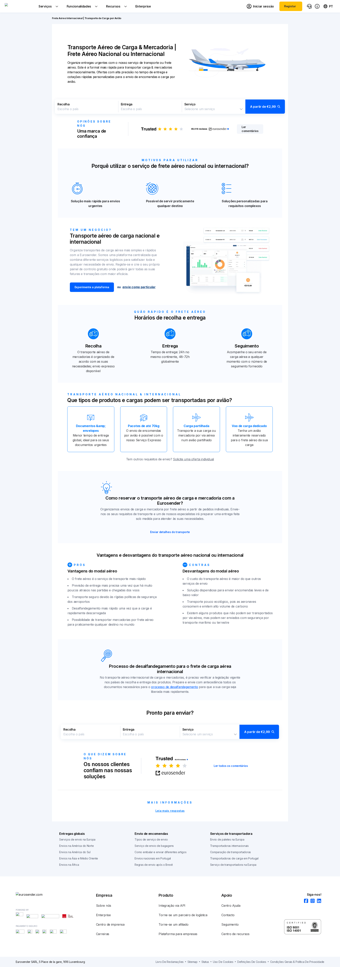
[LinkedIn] (318, 901)
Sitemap (193, 961)
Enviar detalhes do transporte (170, 532)
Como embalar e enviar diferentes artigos (160, 852)
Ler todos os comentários (231, 765)
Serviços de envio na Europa (77, 839)
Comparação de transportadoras (230, 852)
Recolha (63, 104)
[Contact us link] (309, 6)
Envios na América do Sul (75, 852)
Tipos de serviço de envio (151, 839)
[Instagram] (311, 901)
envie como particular (139, 287)
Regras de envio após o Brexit (154, 864)
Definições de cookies (251, 961)
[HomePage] (35, 894)
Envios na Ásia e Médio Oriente (78, 858)
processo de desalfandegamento (174, 687)
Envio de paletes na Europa (227, 839)
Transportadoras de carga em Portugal (234, 858)
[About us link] (317, 6)
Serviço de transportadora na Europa (233, 864)
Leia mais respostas (170, 810)
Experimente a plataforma (92, 287)
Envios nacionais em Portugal (153, 858)
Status (205, 961)
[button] (170, 106)
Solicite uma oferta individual (193, 459)
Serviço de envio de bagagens (154, 845)
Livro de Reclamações (170, 961)
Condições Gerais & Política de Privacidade (297, 961)
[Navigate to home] (19, 6)
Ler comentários (250, 129)
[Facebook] (305, 901)
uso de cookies (223, 961)
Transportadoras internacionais (229, 845)
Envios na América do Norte (76, 845)
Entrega (126, 104)
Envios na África (69, 864)
